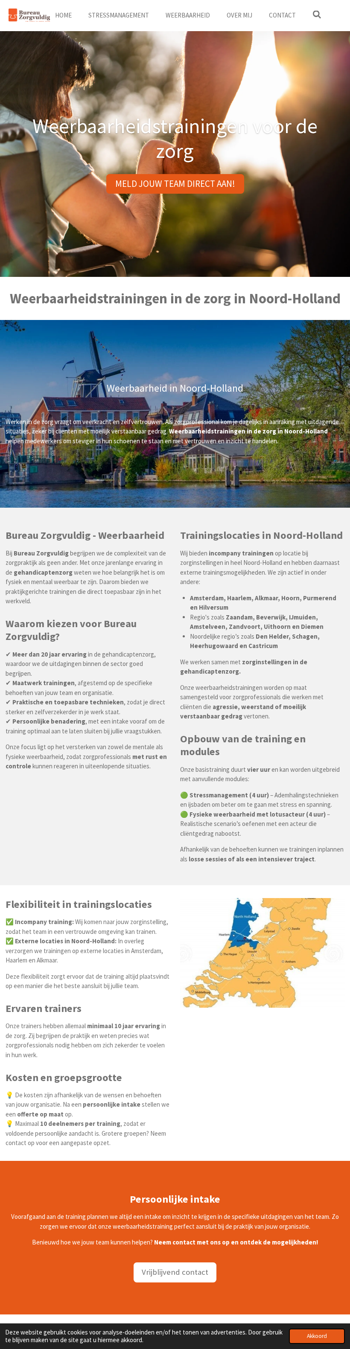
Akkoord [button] (317, 1336)
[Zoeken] (317, 15)
